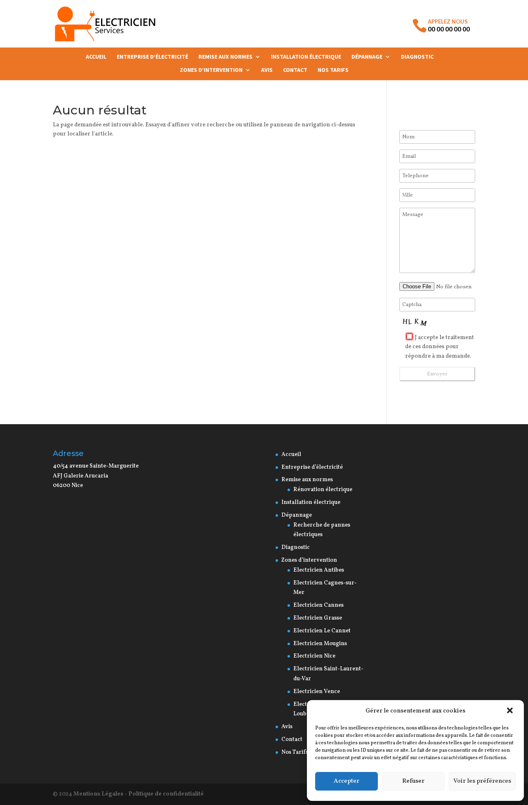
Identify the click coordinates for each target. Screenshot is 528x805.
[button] (511, 711)
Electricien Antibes (318, 570)
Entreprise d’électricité (152, 57)
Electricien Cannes (318, 605)
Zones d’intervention (211, 70)
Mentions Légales (98, 794)
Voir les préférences (482, 781)
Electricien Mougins (320, 644)
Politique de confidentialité (166, 794)
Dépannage (366, 57)
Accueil (96, 57)
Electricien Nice (314, 656)
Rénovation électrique (323, 490)
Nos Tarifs (333, 70)
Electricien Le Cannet (322, 631)
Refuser (413, 781)
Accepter (346, 781)
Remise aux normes (225, 57)
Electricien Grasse (317, 618)
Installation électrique (306, 57)
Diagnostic (417, 57)
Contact (295, 70)
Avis (267, 70)
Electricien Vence (316, 692)
